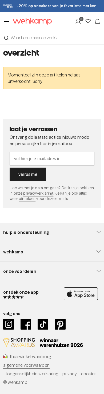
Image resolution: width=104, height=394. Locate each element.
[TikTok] (43, 324)
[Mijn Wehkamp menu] (80, 21)
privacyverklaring (38, 193)
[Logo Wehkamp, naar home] (31, 21)
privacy (69, 373)
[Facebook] (26, 324)
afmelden (27, 198)
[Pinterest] (60, 324)
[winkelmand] (97, 21)
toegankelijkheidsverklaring (31, 373)
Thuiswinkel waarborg (30, 356)
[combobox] (52, 37)
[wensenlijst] (89, 21)
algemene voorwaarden (26, 365)
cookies (88, 373)
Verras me (27, 174)
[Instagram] (8, 324)
